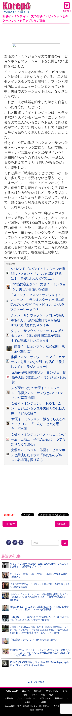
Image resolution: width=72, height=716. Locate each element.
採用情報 (58, 698)
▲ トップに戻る (36, 682)
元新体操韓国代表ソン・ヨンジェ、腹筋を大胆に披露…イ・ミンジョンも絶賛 (39, 377)
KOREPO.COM (12, 691)
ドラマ (34, 695)
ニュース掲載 (40, 702)
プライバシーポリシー (26, 698)
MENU (67, 11)
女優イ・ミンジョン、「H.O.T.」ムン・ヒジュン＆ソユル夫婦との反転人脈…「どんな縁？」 (38, 408)
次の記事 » (62, 523)
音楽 (51, 695)
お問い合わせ (45, 698)
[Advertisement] (36, 32)
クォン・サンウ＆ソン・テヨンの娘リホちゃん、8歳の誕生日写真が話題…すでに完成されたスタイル (38, 320)
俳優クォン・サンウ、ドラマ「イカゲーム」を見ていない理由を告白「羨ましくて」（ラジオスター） (38, 362)
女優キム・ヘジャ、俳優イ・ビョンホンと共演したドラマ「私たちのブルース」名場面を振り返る (38, 455)
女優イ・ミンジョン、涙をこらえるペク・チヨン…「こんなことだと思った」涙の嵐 (38, 424)
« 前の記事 (10, 523)
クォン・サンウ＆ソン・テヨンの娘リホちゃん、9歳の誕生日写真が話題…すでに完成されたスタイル (38, 336)
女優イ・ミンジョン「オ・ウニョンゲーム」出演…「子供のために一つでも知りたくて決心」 (38, 439)
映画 (43, 695)
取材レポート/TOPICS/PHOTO (46, 691)
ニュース (25, 691)
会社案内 (9, 698)
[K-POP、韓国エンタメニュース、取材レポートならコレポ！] (17, 5)
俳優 (25, 695)
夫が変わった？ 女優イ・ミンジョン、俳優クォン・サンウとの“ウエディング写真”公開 (37, 393)
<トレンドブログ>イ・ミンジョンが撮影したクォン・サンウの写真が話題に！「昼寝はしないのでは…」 (38, 273)
